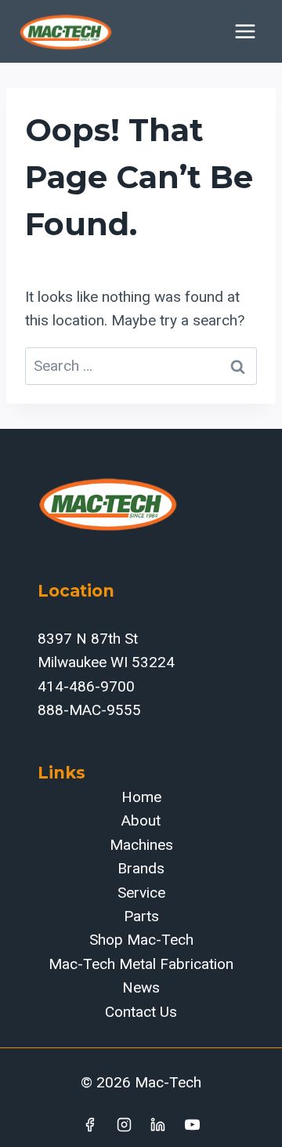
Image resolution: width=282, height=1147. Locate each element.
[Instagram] (124, 1124)
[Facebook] (89, 1124)
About (141, 820)
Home (141, 797)
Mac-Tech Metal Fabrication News (141, 975)
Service (141, 893)
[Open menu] (244, 31)
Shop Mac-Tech (141, 940)
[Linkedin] (158, 1124)
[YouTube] (193, 1124)
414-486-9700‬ (86, 686)
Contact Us (141, 1012)
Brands (141, 868)
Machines (141, 845)
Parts (141, 916)
